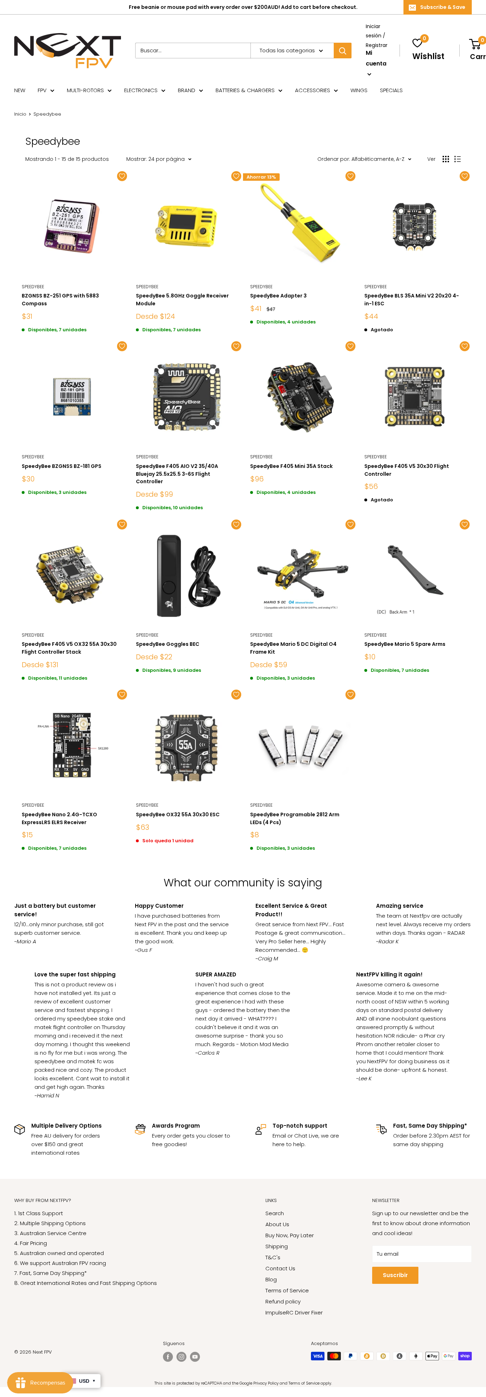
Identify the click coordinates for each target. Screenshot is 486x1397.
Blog (271, 1279)
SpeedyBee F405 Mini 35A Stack (291, 466)
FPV (42, 90)
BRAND (186, 90)
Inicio (20, 114)
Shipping (276, 1246)
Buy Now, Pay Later (289, 1235)
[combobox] (192, 50)
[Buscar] (343, 50)
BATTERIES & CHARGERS (245, 90)
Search (274, 1213)
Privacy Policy (266, 1383)
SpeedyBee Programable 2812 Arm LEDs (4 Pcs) (294, 818)
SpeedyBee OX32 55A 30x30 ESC (178, 814)
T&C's (272, 1257)
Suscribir (395, 1275)
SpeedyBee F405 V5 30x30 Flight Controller (406, 470)
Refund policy (283, 1301)
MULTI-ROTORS (85, 90)
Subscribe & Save (442, 7)
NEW (19, 90)
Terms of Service (287, 1290)
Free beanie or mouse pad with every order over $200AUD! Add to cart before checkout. (243, 7)
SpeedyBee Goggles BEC (167, 644)
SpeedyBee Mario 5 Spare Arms (404, 644)
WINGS (359, 90)
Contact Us (280, 1268)
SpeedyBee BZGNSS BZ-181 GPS (61, 466)
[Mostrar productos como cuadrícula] (446, 159)
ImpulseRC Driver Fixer (294, 1312)
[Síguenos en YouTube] (195, 1357)
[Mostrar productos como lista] (457, 159)
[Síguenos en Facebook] (168, 1357)
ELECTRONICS (141, 90)
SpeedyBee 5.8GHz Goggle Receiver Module (182, 299)
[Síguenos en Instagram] (181, 1357)
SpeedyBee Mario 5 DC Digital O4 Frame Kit (293, 647)
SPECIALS (391, 90)
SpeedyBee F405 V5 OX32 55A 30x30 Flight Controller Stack (69, 647)
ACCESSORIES (312, 90)
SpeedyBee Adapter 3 (278, 295)
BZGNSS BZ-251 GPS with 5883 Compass (60, 299)
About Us (277, 1224)
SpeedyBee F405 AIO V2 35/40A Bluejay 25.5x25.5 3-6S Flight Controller (177, 474)
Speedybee (33, 287)
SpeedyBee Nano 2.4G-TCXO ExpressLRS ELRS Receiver (59, 818)
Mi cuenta (376, 58)
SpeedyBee (147, 287)
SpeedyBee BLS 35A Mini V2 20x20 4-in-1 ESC (411, 299)
